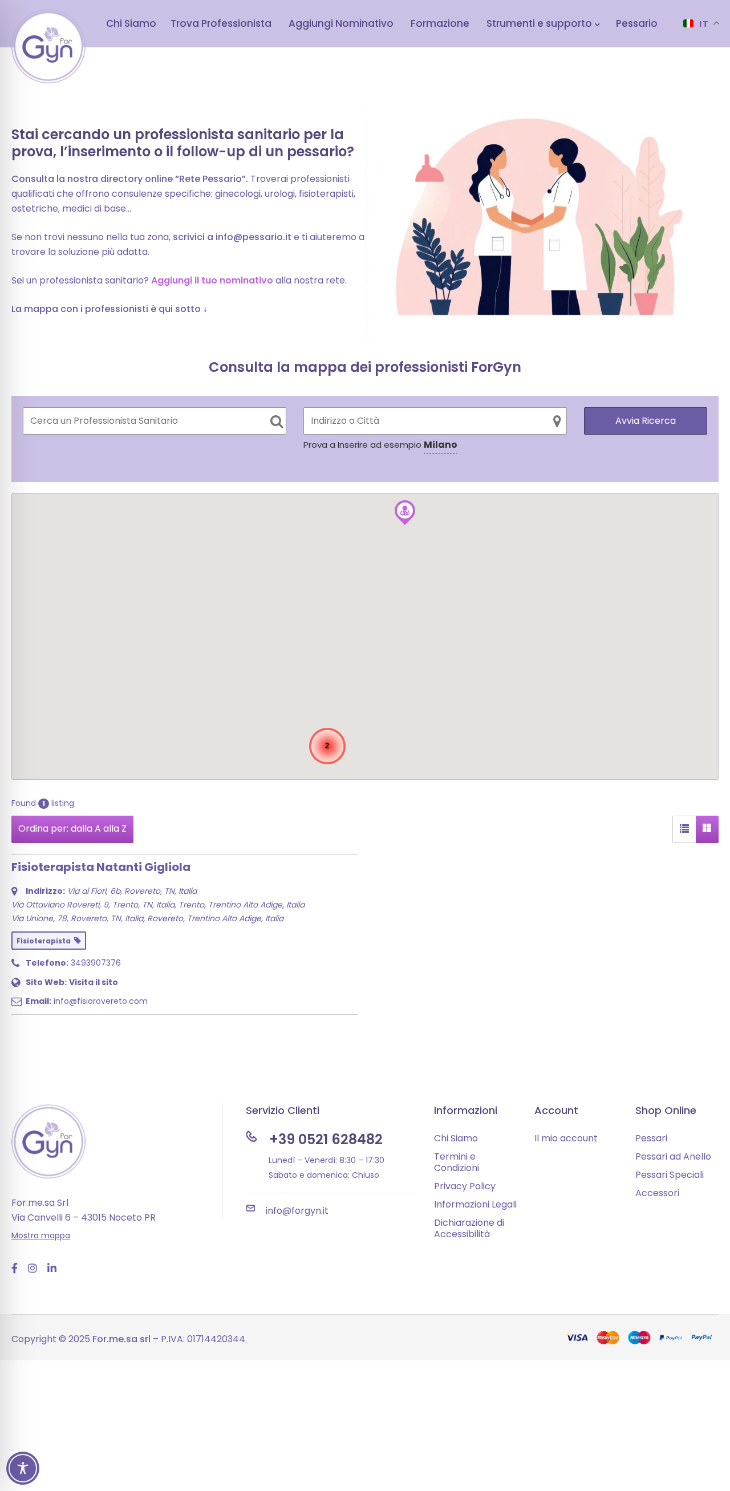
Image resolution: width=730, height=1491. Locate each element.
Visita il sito (93, 982)
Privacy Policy (465, 1186)
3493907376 (96, 963)
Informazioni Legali (475, 1204)
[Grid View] (707, 829)
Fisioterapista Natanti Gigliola (100, 867)
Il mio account (566, 1138)
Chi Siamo (456, 1138)
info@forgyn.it (297, 1210)
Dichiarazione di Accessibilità (469, 1228)
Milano (440, 444)
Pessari (651, 1138)
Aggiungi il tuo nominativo (212, 280)
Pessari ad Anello (673, 1156)
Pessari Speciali (669, 1174)
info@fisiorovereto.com (101, 1001)
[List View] (684, 829)
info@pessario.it (253, 237)
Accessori (657, 1193)
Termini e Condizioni (456, 1162)
